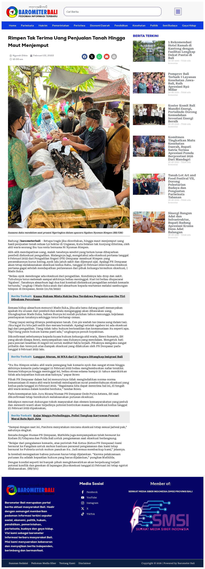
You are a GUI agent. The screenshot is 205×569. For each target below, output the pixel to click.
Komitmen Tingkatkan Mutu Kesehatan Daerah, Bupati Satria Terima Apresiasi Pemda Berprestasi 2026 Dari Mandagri (181, 148)
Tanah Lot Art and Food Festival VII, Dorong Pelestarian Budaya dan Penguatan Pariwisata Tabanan (182, 186)
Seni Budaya (170, 25)
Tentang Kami (67, 563)
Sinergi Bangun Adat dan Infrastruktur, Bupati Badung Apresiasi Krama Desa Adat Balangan (180, 222)
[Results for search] (112, 17)
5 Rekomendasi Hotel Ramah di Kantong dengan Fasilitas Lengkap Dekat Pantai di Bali (181, 50)
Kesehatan (139, 25)
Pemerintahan (60, 25)
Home (12, 25)
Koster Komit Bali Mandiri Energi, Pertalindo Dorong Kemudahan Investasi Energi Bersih (182, 113)
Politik (154, 25)
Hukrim (43, 25)
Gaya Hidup (189, 25)
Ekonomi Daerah (100, 25)
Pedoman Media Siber (43, 563)
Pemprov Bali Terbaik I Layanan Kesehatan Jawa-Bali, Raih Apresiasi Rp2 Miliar (182, 81)
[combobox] (112, 11)
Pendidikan (121, 25)
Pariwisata (27, 25)
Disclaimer (84, 563)
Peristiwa (79, 25)
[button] (178, 11)
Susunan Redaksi (18, 563)
